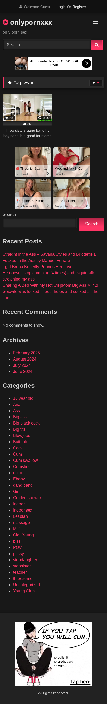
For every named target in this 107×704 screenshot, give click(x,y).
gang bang (23, 485)
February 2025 (26, 353)
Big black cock (26, 423)
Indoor (19, 504)
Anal (17, 404)
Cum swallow (25, 460)
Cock (18, 448)
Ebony (19, 479)
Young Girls (24, 591)
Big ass (20, 417)
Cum (17, 454)
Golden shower (27, 497)
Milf (16, 529)
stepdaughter (25, 560)
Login (61, 7)
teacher (20, 572)
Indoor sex (22, 510)
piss (17, 541)
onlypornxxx (30, 22)
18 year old (23, 398)
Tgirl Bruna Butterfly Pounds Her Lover (38, 266)
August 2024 (24, 359)
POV (17, 547)
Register (79, 7)
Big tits (19, 429)
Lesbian (20, 516)
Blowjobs (21, 435)
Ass (16, 410)
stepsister (22, 566)
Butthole (20, 442)
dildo (17, 473)
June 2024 (22, 371)
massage (21, 522)
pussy (18, 553)
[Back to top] (91, 689)
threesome (22, 578)
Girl (16, 491)
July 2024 (22, 365)
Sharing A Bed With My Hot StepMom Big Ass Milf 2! (50, 285)
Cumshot (21, 466)
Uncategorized (26, 585)
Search (9, 214)
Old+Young (23, 535)
